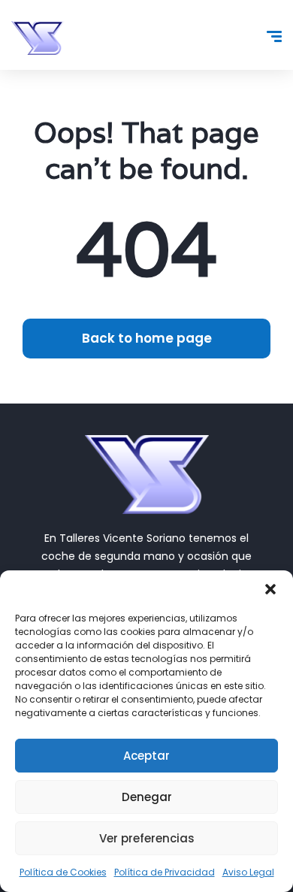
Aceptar (146, 755)
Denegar (147, 797)
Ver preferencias (147, 838)
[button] (270, 589)
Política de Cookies (63, 872)
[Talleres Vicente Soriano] (38, 38)
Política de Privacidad (164, 872)
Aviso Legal (248, 872)
